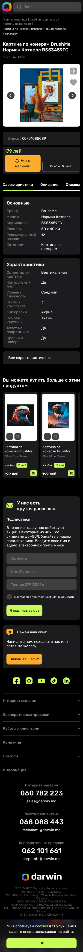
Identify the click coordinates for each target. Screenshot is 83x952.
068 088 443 (41, 822)
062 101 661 (41, 851)
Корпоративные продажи (26, 714)
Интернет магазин (19, 700)
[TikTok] (53, 680)
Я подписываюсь (24, 610)
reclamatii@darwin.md (41, 830)
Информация (14, 770)
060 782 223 (41, 793)
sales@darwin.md (41, 801)
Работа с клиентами (21, 728)
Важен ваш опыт (24, 659)
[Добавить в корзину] (33, 473)
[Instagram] (29, 680)
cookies (41, 926)
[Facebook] (16, 680)
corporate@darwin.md (42, 859)
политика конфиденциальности (53, 597)
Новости (10, 756)
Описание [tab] (49, 185)
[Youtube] (41, 681)
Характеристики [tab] (18, 185)
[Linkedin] (66, 680)
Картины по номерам (17, 23)
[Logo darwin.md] (7, 6)
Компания (12, 742)
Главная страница (15, 19)
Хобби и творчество (43, 19)
